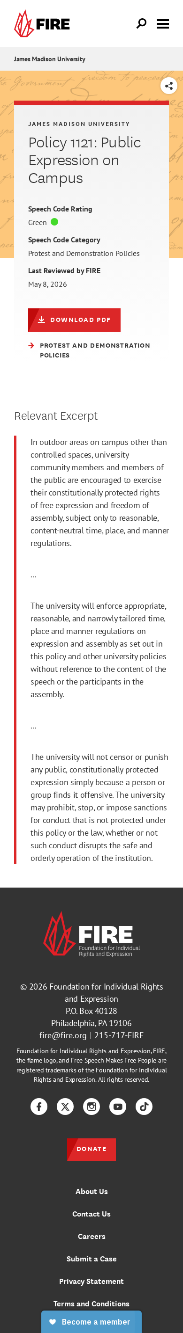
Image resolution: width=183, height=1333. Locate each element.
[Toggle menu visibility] (163, 23)
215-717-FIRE (119, 1035)
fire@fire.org (63, 1035)
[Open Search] (141, 23)
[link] (44, 23)
